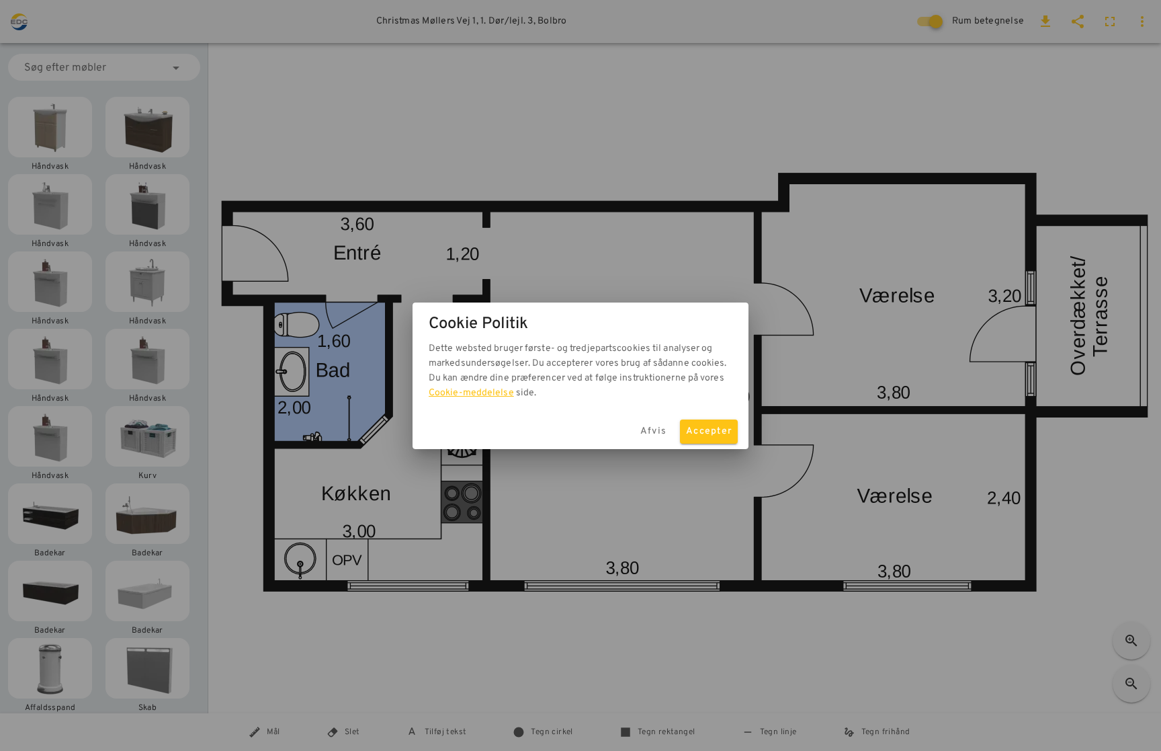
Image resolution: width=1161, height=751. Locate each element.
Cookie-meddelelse (471, 393)
